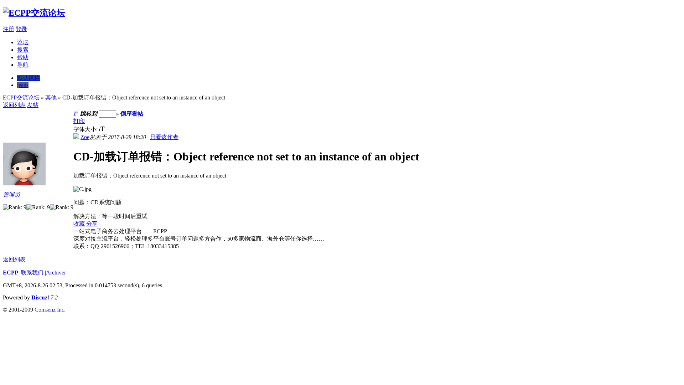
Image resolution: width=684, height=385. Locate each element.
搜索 (22, 50)
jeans (22, 85)
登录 (21, 29)
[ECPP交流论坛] (34, 12)
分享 (92, 224)
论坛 (22, 42)
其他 (51, 97)
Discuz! (40, 297)
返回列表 (14, 105)
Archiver (56, 273)
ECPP (10, 273)
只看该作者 (164, 137)
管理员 (11, 194)
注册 (8, 29)
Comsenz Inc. (50, 310)
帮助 (22, 57)
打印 (79, 121)
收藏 (79, 224)
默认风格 (28, 78)
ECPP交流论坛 (21, 97)
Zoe (85, 137)
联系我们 (32, 273)
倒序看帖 (131, 114)
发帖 (32, 105)
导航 (22, 65)
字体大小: (86, 129)
